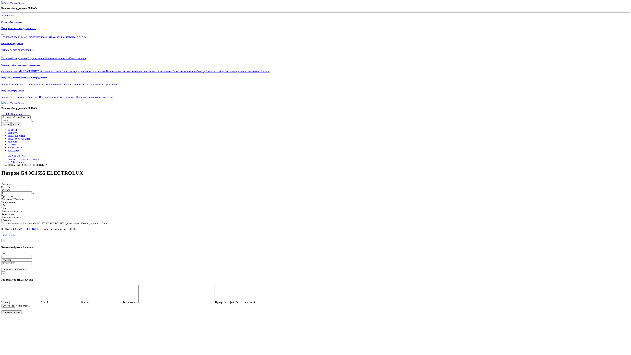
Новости (13, 141)
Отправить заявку (11, 312)
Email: (45, 302)
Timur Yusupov (8, 235)
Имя (3, 253)
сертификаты (19, 138)
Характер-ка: (8, 214)
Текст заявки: (130, 302)
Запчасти (13, 132)
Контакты (13, 150)
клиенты (16, 135)
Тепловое (6, 37)
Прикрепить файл (225, 302)
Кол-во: (5, 190)
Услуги (6, 124)
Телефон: (6, 260)
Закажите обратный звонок (16, 117)
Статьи (12, 144)
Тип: (4, 208)
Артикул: (6, 184)
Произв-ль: (7, 196)
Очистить (7, 269)
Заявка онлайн (16, 147)
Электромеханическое (56, 37)
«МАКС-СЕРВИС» (28, 229)
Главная (12, 129)
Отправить (20, 269)
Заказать (7, 220)
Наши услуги (8, 15)
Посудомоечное (35, 37)
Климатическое (77, 37)
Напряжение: (8, 202)
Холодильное (19, 37)
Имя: (5, 302)
